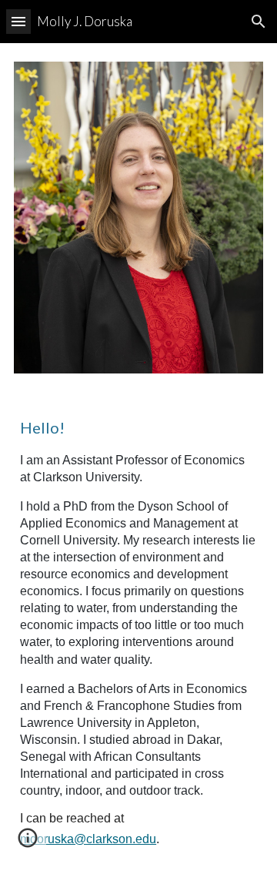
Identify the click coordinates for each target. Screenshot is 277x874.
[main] (138, 633)
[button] (18, 21)
